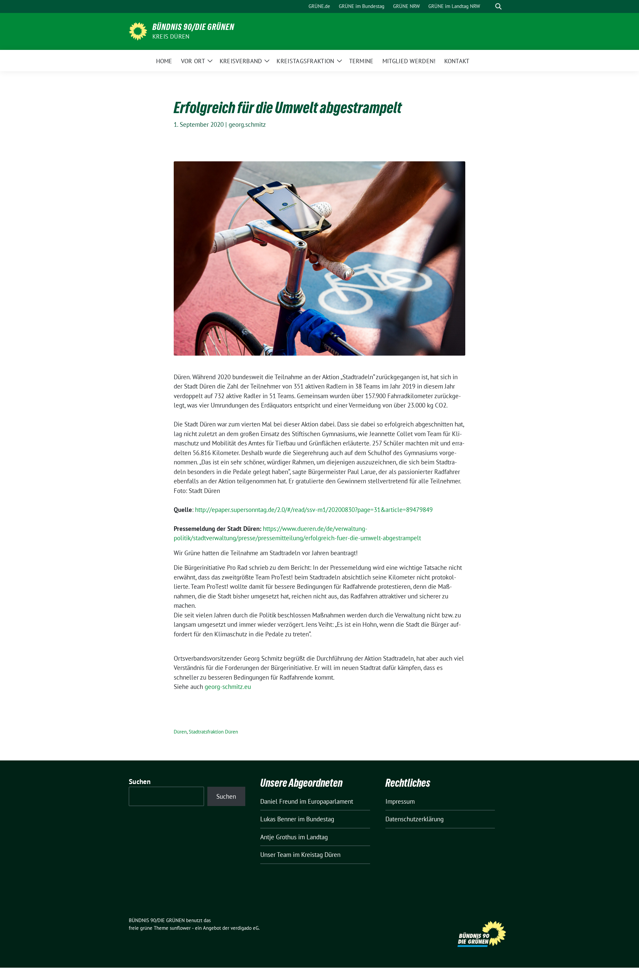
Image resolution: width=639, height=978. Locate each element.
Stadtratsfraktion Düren (213, 732)
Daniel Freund (279, 801)
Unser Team (275, 855)
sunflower (180, 928)
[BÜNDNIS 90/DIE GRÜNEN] (138, 31)
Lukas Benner (278, 819)
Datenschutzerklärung (414, 819)
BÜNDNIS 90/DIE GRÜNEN (193, 27)
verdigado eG (245, 928)
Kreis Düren (170, 36)
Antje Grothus (278, 837)
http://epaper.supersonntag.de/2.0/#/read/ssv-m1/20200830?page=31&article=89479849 (314, 510)
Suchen (140, 781)
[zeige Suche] (498, 6)
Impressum (400, 801)
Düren (180, 732)
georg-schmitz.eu (228, 687)
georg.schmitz (247, 124)
